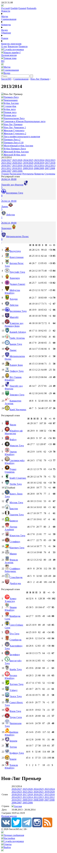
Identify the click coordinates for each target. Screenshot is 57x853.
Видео (4, 30)
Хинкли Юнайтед (11, 766)
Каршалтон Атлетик (13, 402)
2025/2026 (17, 160)
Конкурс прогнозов (11, 43)
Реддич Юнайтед (11, 676)
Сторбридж (15, 639)
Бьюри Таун (16, 344)
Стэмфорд (15, 541)
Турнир (5, 173)
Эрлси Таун (16, 696)
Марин (13, 553)
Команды (6, 24)
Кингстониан (17, 257)
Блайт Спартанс (18, 478)
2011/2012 (6, 168)
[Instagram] (37, 826)
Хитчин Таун (16, 684)
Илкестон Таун (17, 535)
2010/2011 (17, 168)
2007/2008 (50, 168)
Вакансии (13, 46)
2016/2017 (6, 165)
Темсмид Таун (17, 394)
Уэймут (13, 690)
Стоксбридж (16, 577)
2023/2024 (39, 160)
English (14, 8)
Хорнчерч (15, 278)
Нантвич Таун (17, 547)
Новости (5, 11)
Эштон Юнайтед (11, 453)
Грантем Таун (17, 514)
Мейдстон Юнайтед (12, 291)
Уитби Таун (16, 484)
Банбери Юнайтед (11, 733)
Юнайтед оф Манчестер (13, 432)
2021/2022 (6, 163)
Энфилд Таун (17, 371)
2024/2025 (28, 160)
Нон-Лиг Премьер (39, 79)
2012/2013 (50, 165)
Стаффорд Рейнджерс (12, 570)
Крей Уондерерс (18, 409)
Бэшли (13, 759)
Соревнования (8, 19)
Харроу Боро (16, 365)
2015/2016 (17, 165)
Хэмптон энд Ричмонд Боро (14, 324)
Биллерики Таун (18, 311)
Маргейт (14, 317)
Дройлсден (15, 583)
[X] (16, 826)
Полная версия (9, 55)
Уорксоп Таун (17, 445)
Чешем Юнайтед (11, 608)
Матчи (4, 16)
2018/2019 (39, 163)
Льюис (13, 350)
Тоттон (13, 747)
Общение (6, 32)
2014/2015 (28, 165)
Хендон (14, 299)
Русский (5, 8)
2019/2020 (28, 163)
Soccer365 (6, 79)
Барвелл (14, 520)
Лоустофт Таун (17, 272)
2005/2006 (17, 171)
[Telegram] (27, 826)
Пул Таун (14, 633)
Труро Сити (16, 717)
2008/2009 (39, 168)
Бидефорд (15, 654)
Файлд (13, 439)
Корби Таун (16, 669)
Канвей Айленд (18, 332)
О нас (4, 46)
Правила (23, 46)
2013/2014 (39, 165)
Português (31, 8)
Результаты (28, 173)
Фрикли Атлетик (11, 561)
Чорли (13, 424)
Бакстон (14, 508)
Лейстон (14, 305)
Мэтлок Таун (16, 502)
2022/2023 (50, 160)
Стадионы (50, 173)
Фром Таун (15, 711)
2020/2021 (17, 163)
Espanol (22, 8)
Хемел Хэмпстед (10, 600)
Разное (4, 38)
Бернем (13, 741)
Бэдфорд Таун (17, 753)
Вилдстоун (15, 251)
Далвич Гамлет (17, 284)
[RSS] (47, 826)
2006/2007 (6, 171)
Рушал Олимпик (10, 470)
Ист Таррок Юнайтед (13, 378)
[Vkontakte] (6, 826)
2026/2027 (6, 160)
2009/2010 (28, 168)
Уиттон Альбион (11, 528)
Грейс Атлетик (17, 338)
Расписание (16, 173)
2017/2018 (50, 163)
